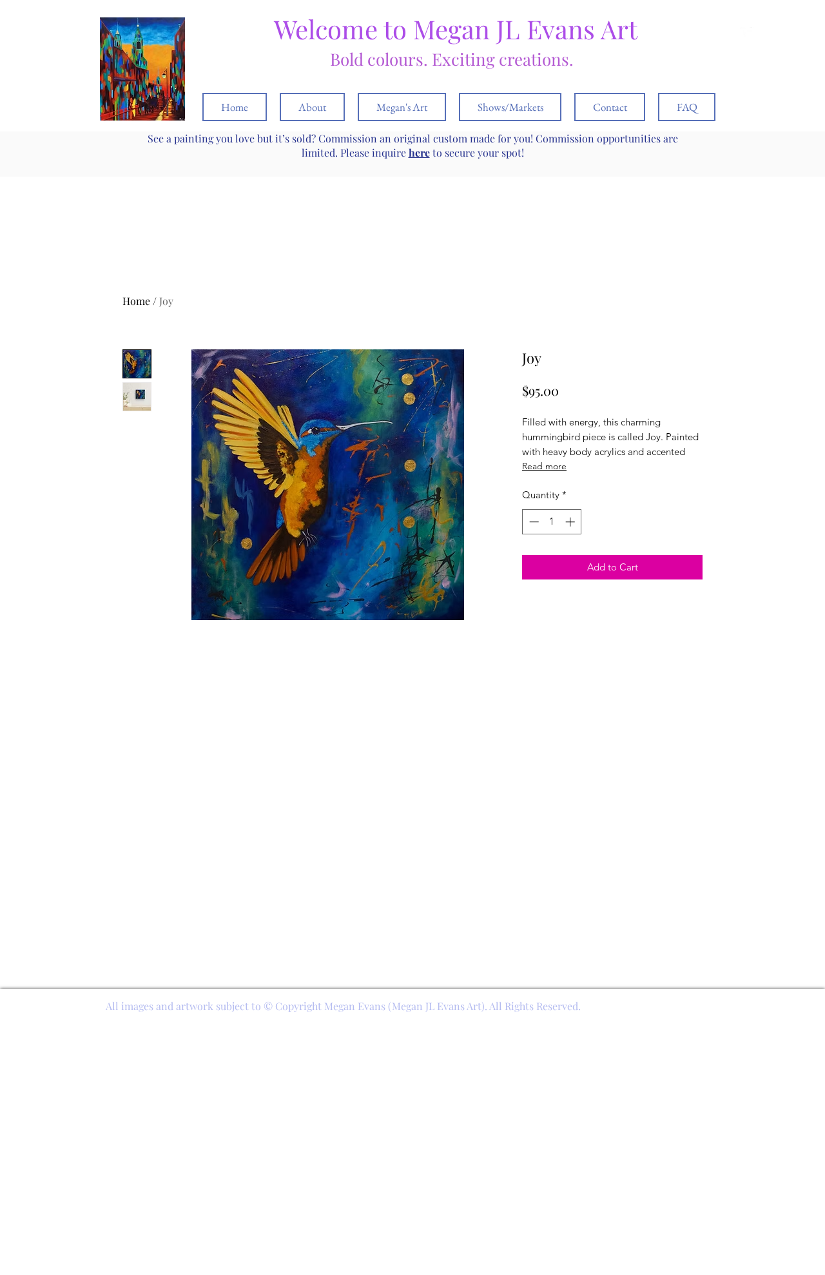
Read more (544, 466)
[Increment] (571, 522)
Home (136, 300)
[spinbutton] (552, 522)
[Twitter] (747, 33)
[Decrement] (532, 522)
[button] (765, 32)
